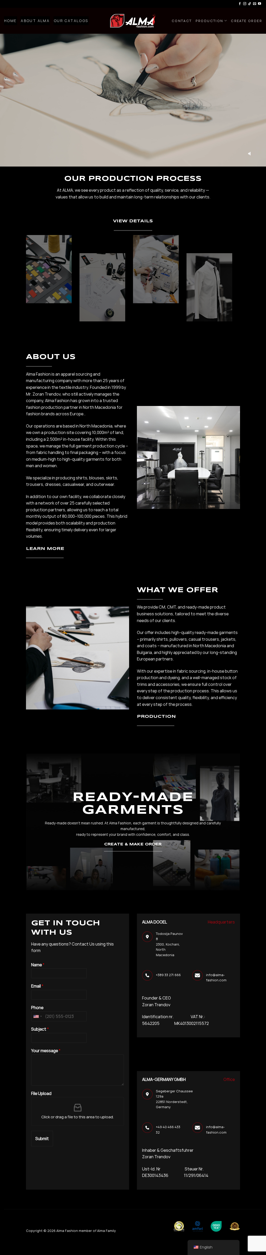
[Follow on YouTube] (259, 4)
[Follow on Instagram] (244, 4)
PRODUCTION (156, 717)
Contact (182, 20)
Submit (42, 1138)
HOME (10, 20)
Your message (46, 1050)
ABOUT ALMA (35, 20)
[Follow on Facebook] (239, 4)
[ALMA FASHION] (133, 21)
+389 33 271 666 (168, 975)
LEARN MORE (45, 549)
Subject (40, 1029)
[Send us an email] (254, 4)
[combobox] (37, 1016)
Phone (37, 1007)
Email (37, 986)
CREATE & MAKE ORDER (133, 844)
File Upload (41, 1093)
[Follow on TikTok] (249, 4)
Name (37, 965)
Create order (246, 20)
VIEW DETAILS (133, 221)
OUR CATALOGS (71, 20)
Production (209, 20)
